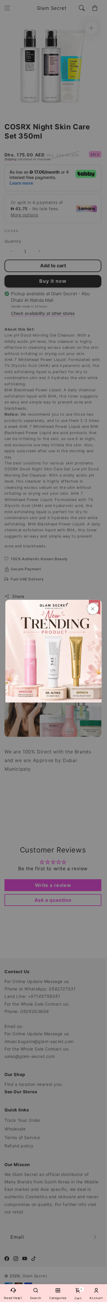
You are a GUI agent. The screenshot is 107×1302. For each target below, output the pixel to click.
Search (35, 1298)
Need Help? (13, 1298)
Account (96, 1298)
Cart (78, 1294)
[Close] (93, 609)
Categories (58, 1298)
